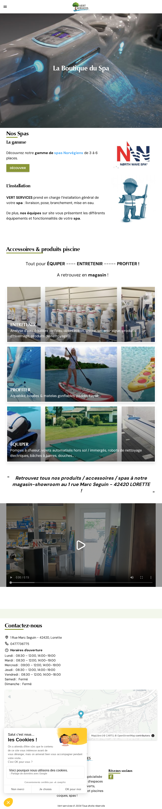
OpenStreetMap (126, 735)
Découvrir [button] (18, 168)
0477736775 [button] (19, 644)
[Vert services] (81, 7)
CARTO (110, 735)
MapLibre (96, 735)
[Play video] (81, 545)
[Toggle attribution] (153, 735)
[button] (5, 7)
